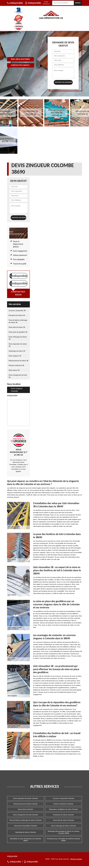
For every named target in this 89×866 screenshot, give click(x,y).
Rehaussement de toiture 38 (18, 360)
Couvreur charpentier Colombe (63, 798)
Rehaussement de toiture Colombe (26, 804)
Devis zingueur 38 (15, 356)
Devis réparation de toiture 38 (18, 345)
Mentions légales (76, 859)
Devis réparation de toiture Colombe (25, 798)
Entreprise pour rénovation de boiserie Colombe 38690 (63, 839)
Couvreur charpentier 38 (17, 310)
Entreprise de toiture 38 (17, 315)
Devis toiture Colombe (25, 809)
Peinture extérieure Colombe (63, 804)
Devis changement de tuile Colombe (25, 815)
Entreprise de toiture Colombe (63, 815)
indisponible (16, 2)
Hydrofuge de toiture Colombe (25, 832)
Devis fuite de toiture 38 (17, 327)
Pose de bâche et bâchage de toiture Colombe (26, 820)
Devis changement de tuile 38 (18, 376)
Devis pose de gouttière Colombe (25, 826)
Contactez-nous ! (20, 65)
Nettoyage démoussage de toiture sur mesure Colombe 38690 (63, 832)
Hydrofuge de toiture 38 (17, 351)
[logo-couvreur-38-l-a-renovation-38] (51, 15)
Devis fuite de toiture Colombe (63, 820)
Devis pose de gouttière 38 (18, 332)
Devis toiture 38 (14, 370)
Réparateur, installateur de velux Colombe (63, 809)
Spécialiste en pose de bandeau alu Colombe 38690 (25, 839)
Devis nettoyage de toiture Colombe (63, 826)
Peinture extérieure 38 (16, 365)
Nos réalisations (20, 59)
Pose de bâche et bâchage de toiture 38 (18, 321)
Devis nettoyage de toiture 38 (18, 338)
